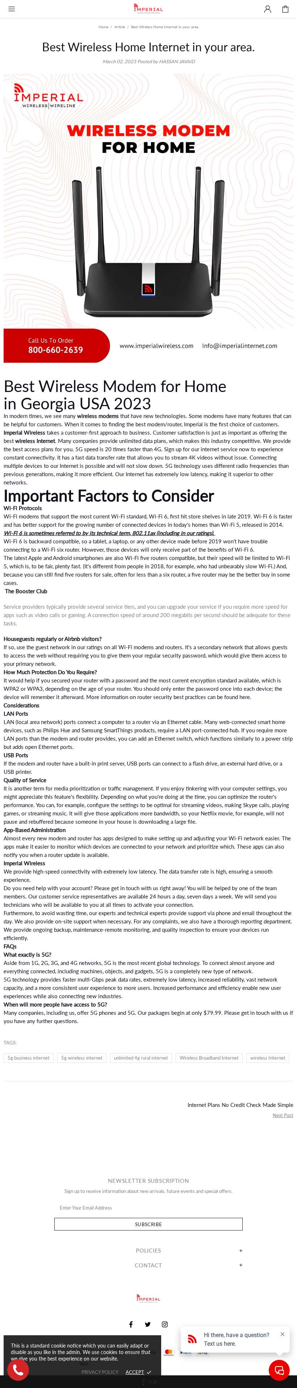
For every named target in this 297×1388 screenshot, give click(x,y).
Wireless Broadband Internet (209, 1058)
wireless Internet (267, 1058)
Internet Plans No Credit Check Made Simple (240, 1105)
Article (119, 27)
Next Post (283, 1115)
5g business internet (29, 1058)
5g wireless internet (82, 1058)
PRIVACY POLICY (99, 1372)
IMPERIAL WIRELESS (148, 9)
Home (103, 27)
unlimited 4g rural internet (141, 1058)
